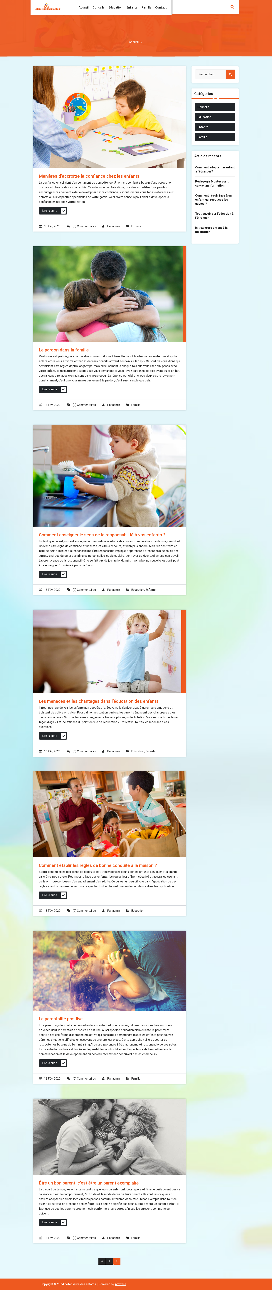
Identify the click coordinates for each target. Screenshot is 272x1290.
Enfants (136, 226)
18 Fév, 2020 (52, 226)
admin (116, 226)
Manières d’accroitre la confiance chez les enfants (89, 176)
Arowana (120, 1284)
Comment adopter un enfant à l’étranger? (215, 169)
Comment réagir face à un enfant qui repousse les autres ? (213, 200)
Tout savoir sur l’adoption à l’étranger (214, 216)
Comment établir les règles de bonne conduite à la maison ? (98, 865)
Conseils (203, 107)
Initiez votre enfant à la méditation (211, 230)
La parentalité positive (61, 1019)
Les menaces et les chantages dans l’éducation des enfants (99, 701)
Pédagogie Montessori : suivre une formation (212, 183)
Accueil (134, 42)
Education (137, 590)
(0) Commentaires (84, 226)
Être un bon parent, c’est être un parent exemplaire (89, 1183)
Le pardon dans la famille (64, 350)
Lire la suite (49, 210)
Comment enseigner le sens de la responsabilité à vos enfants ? (102, 535)
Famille (135, 405)
